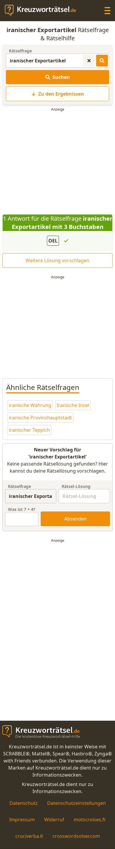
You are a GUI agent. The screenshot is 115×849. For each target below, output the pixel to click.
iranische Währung (30, 405)
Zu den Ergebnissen (61, 94)
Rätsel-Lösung (76, 486)
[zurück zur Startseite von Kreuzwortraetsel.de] (43, 10)
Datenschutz (23, 803)
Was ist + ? (21, 509)
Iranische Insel (73, 405)
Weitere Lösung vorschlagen (57, 260)
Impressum (22, 819)
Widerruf (54, 819)
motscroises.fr (90, 819)
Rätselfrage (20, 51)
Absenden (75, 519)
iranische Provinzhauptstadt (40, 417)
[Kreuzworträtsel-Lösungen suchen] (102, 61)
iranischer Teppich (29, 430)
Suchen (61, 77)
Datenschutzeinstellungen (76, 803)
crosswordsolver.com (76, 836)
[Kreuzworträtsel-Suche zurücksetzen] (89, 61)
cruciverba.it (29, 836)
